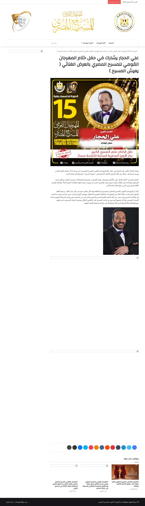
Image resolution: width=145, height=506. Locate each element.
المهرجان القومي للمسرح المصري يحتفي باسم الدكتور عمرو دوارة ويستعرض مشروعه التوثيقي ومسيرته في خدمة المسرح (95, 485)
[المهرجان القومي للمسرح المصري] (72, 22)
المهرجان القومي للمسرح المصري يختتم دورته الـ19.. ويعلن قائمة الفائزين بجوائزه (125, 484)
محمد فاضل (10, 502)
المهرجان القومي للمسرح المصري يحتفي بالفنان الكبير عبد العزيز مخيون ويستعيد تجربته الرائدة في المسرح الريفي (65, 485)
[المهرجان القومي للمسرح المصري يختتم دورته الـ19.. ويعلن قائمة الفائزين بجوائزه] (125, 472)
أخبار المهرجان (100, 43)
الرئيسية (111, 43)
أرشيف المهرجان (88, 43)
